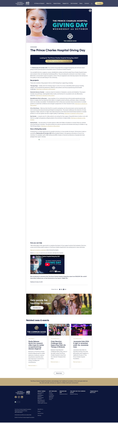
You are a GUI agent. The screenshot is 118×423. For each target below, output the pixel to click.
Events (50, 399)
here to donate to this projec (51, 126)
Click (42, 126)
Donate (99, 3)
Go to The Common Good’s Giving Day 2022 (59, 61)
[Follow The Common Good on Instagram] (19, 396)
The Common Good (55, 338)
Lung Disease (31, 338)
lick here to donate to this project (74, 113)
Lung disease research (40, 396)
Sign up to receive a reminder (38, 250)
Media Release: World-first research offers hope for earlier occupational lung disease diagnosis (36, 345)
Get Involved (74, 3)
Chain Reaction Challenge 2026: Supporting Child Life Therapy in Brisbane (58, 344)
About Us (49, 3)
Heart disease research (41, 393)
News (81, 3)
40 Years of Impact (39, 3)
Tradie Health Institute (42, 403)
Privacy (39, 411)
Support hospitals (41, 401)
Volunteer (51, 398)
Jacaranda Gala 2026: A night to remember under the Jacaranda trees (81, 344)
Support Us (65, 3)
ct (35, 105)
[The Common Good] (22, 3)
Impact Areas (57, 3)
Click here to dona (80, 103)
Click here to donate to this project (45, 89)
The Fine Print (40, 413)
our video (36, 253)
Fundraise (51, 394)
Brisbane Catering (74, 394)
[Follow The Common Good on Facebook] (16, 396)
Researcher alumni (63, 394)
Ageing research (41, 400)
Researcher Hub (63, 392)
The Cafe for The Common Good (77, 392)
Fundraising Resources (51, 396)
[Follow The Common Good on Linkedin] (22, 396)
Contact (87, 3)
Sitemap (39, 415)
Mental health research (41, 398)
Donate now (37, 308)
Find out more (32, 365)
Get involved (53, 391)
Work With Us (40, 409)
